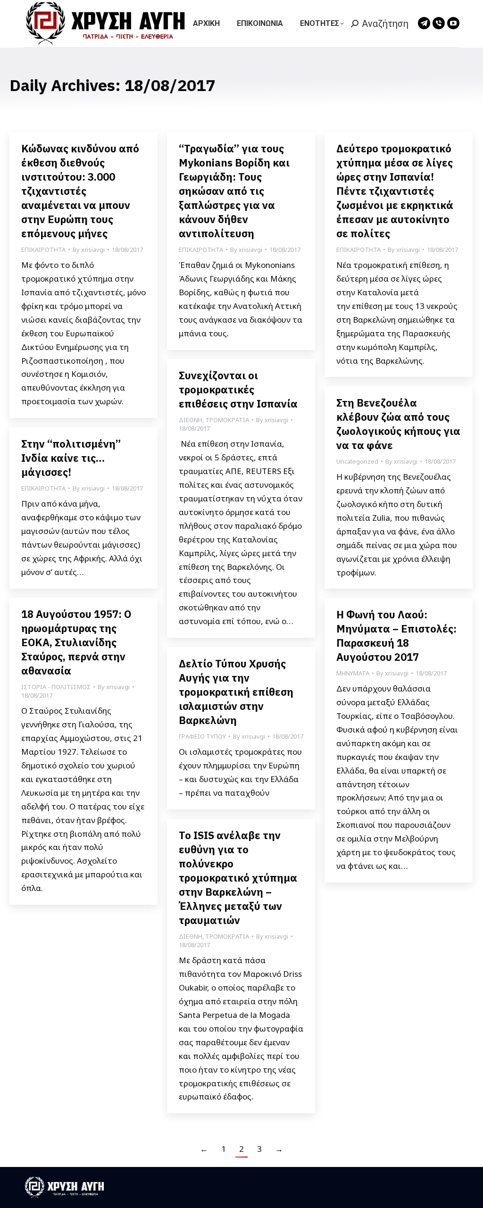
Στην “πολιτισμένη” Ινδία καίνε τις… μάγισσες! (71, 458)
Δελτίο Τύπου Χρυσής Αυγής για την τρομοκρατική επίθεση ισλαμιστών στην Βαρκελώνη (236, 692)
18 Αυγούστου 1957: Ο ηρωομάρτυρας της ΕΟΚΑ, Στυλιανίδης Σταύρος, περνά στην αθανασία (76, 642)
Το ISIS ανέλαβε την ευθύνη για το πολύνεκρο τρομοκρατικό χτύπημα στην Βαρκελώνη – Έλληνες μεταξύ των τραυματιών (238, 877)
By (89, 249)
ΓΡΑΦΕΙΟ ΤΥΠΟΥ (202, 736)
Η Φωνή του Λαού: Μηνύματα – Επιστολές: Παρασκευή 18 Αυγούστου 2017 (396, 636)
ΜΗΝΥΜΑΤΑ (352, 673)
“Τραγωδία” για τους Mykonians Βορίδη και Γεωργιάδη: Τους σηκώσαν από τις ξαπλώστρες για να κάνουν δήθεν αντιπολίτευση (234, 191)
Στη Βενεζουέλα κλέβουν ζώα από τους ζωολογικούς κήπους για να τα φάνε (398, 424)
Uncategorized (357, 461)
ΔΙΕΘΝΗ (190, 420)
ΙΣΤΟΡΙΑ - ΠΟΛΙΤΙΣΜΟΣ (56, 687)
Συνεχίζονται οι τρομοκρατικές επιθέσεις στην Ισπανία (238, 389)
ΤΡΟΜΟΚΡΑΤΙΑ (227, 420)
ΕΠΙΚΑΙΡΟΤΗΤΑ (43, 249)
